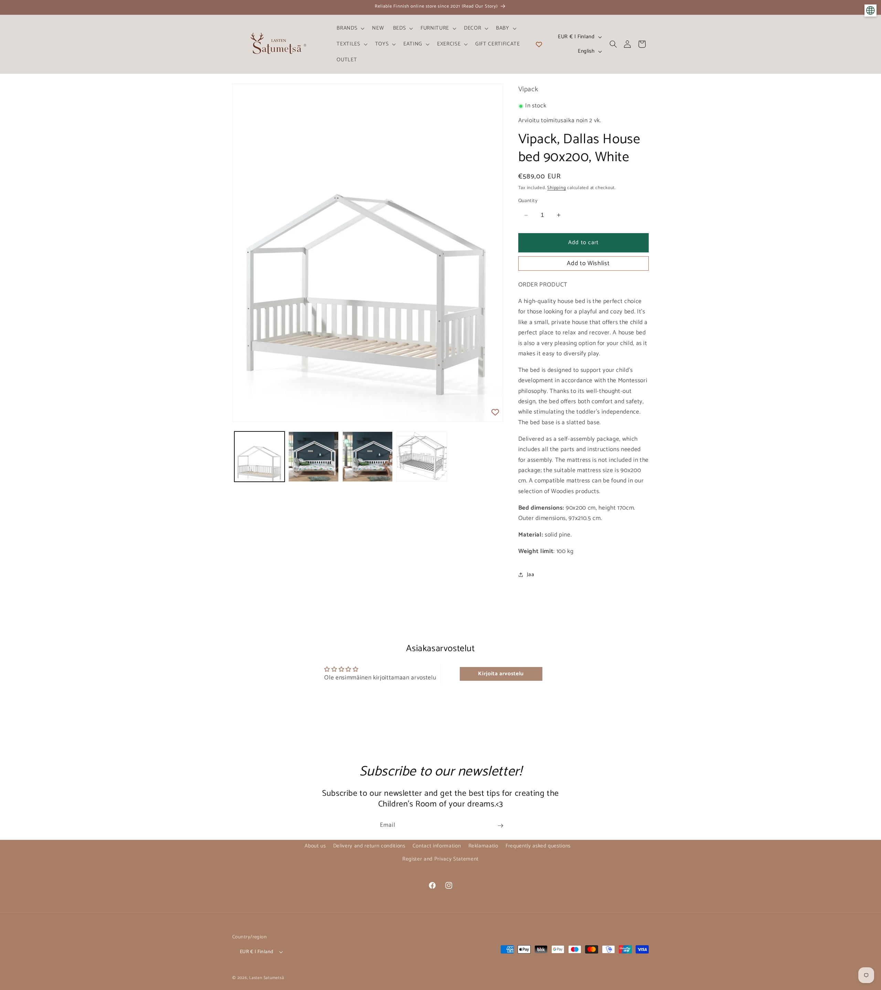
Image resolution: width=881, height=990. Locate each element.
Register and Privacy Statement (440, 859)
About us (315, 846)
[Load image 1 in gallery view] (259, 456)
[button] (350, 28)
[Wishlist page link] (539, 44)
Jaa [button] (530, 574)
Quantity (528, 201)
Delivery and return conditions (369, 846)
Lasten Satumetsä (266, 978)
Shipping (556, 187)
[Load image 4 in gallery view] (421, 456)
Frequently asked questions (538, 846)
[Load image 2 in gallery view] (313, 456)
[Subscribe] (500, 825)
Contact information (437, 846)
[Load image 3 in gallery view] (367, 456)
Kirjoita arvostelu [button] (501, 673)
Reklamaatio (483, 846)
